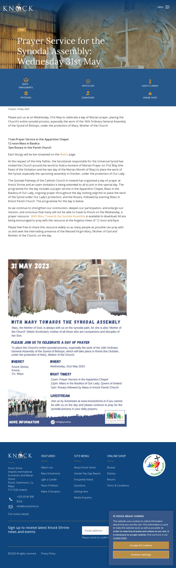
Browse (111, 467)
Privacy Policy (48, 553)
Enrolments (50, 473)
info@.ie (28, 506)
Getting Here (81, 491)
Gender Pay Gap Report (87, 473)
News (21, 30)
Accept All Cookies (141, 545)
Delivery (111, 473)
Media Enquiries (83, 497)
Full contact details (18, 514)
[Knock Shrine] (18, 7)
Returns (111, 479)
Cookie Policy (120, 537)
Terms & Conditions (118, 485)
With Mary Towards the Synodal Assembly (58, 216)
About (85, 467)
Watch (64, 154)
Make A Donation (50, 491)
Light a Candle (49, 479)
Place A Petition (49, 485)
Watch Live (88, 85)
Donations (88, 97)
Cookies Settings (141, 554)
